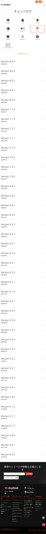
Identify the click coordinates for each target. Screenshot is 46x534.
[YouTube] (37, 530)
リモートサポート (16, 504)
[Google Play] (29, 488)
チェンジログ (27, 516)
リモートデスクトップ (17, 503)
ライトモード (7, 1)
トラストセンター (28, 514)
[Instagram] (29, 530)
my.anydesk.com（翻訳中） (28, 508)
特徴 (2, 513)
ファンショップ (38, 508)
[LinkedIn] (34, 530)
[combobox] (43, 2)
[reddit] (39, 530)
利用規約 (14, 529)
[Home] (5, 5)
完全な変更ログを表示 (22, 53)
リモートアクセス (16, 508)
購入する (14, 519)
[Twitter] (42, 530)
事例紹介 (3, 511)
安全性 (2, 504)
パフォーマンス (4, 503)
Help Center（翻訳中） (28, 505)
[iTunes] (29, 491)
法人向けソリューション (17, 517)
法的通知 (4, 530)
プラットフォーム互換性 (5, 507)
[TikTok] (44, 530)
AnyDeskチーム (38, 501)
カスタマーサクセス (28, 503)
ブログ (36, 510)
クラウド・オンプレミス (17, 514)
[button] (43, 517)
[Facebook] (32, 530)
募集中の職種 (38, 504)
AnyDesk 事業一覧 (28, 501)
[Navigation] (44, 5)
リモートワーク (15, 506)
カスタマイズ (4, 509)
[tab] (8, 21)
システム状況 (27, 512)
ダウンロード (15, 521)
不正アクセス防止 (28, 510)
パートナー (37, 506)
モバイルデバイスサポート (17, 511)
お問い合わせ (38, 503)
